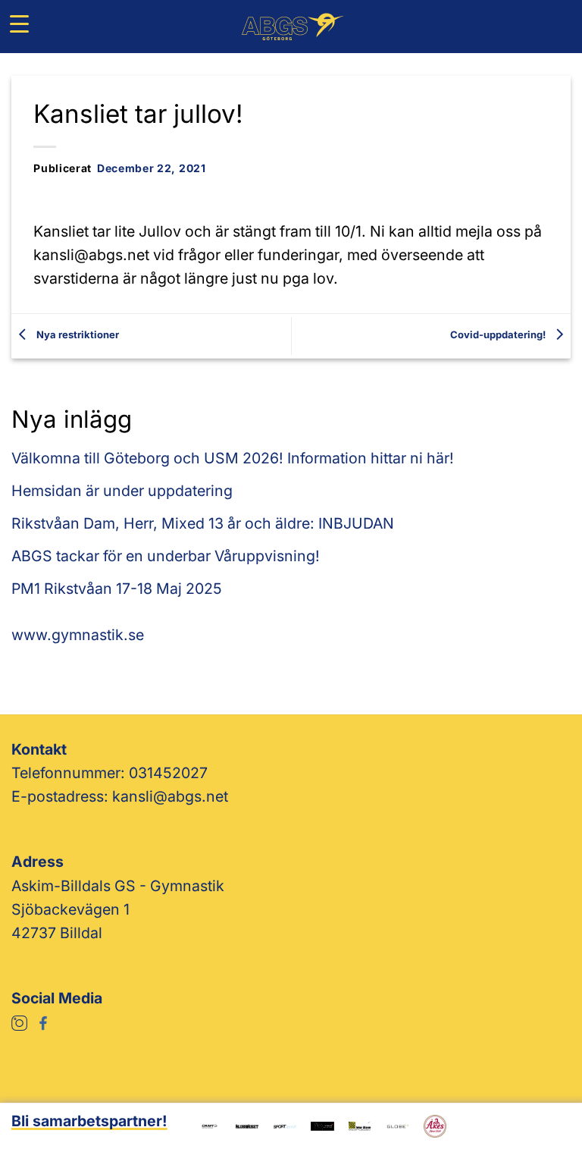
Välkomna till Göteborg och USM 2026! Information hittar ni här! (232, 458)
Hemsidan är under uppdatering (122, 491)
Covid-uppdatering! (499, 334)
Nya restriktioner (76, 334)
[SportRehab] (285, 1125)
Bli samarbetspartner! (89, 1121)
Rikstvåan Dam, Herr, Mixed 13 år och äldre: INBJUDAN (202, 523)
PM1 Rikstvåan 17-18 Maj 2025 (116, 588)
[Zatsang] (322, 1125)
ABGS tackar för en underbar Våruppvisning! (165, 556)
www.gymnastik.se (77, 635)
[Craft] (210, 1125)
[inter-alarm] (360, 1125)
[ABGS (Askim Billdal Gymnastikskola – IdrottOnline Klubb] (291, 26)
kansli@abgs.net (170, 796)
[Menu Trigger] (19, 23)
